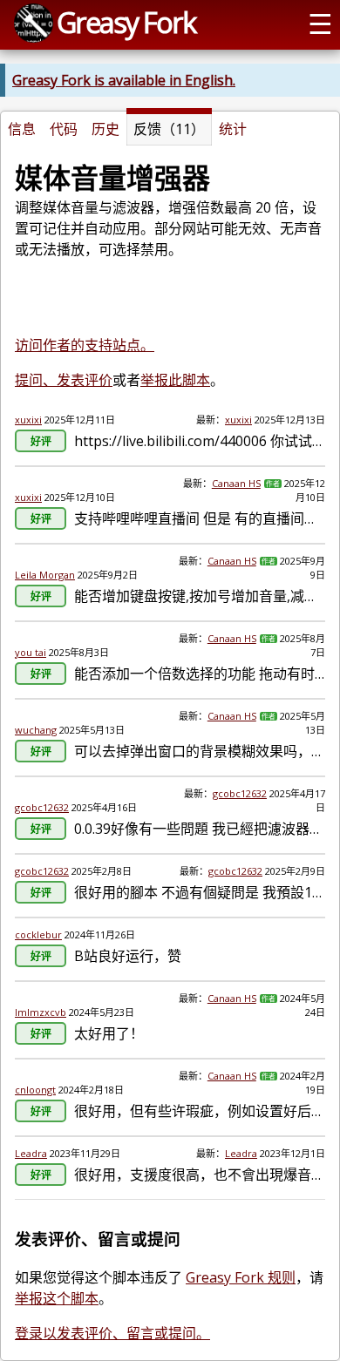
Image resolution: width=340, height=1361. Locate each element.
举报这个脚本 (57, 1298)
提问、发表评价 (63, 379)
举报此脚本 (175, 379)
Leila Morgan (45, 574)
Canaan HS (236, 483)
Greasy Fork (126, 22)
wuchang (36, 729)
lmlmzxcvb (40, 1012)
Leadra (31, 1153)
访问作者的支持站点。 (84, 345)
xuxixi (28, 419)
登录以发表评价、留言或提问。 (112, 1333)
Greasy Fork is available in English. (123, 80)
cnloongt (35, 1089)
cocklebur (38, 934)
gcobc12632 (42, 807)
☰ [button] (320, 22)
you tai (30, 652)
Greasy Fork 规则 (241, 1277)
